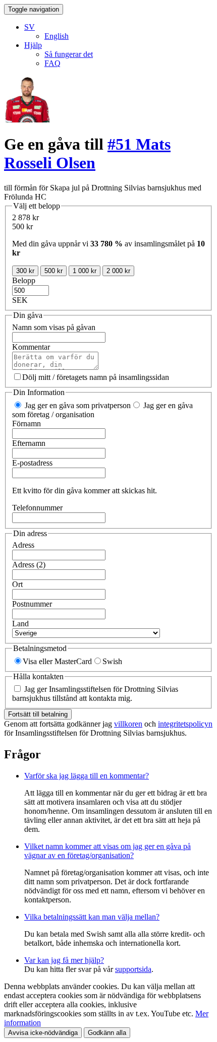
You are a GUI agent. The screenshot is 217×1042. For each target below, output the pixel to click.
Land (20, 623)
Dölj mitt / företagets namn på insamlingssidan (95, 377)
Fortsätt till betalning (38, 714)
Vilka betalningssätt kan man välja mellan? (91, 917)
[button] (29, 27)
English (56, 36)
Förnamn (26, 423)
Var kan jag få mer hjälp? (64, 960)
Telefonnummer (37, 507)
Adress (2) (28, 564)
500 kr (53, 271)
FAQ (52, 63)
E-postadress (32, 463)
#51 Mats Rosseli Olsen (87, 153)
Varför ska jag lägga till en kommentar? (86, 775)
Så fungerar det (68, 54)
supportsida (133, 969)
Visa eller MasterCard (57, 661)
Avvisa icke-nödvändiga (43, 1032)
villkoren (128, 724)
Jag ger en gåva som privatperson (77, 405)
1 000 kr (84, 271)
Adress (23, 545)
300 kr (25, 271)
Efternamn (28, 443)
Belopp (23, 280)
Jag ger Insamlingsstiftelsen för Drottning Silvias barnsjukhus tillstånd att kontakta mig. (95, 693)
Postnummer (32, 604)
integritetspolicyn (185, 724)
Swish (112, 661)
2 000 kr (118, 271)
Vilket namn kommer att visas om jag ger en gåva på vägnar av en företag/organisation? (107, 851)
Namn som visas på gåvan (53, 327)
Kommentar (31, 347)
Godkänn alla (107, 1032)
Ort (17, 584)
